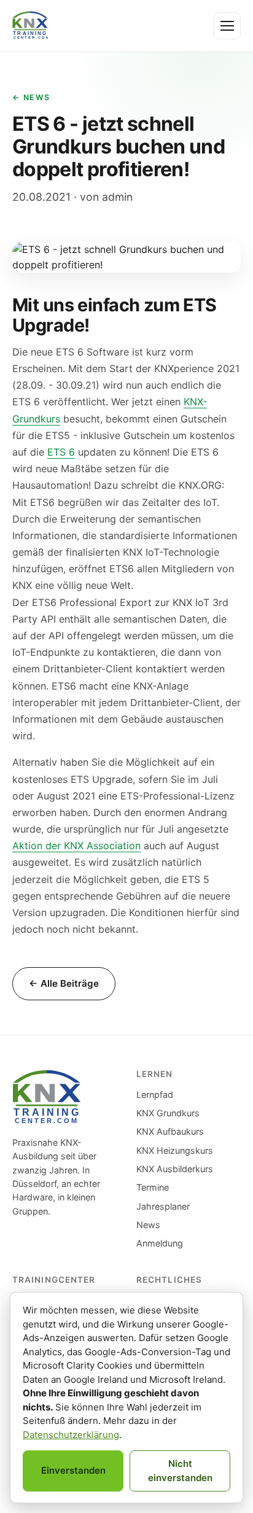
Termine (152, 1187)
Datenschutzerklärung (71, 1435)
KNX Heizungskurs (174, 1150)
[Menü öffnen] (227, 25)
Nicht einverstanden (180, 1471)
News (148, 1224)
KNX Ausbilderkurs (174, 1169)
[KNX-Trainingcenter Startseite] (30, 26)
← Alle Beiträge (64, 983)
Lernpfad (154, 1094)
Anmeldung (159, 1243)
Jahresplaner (163, 1206)
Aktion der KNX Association (76, 845)
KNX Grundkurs (168, 1113)
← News (31, 97)
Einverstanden (73, 1470)
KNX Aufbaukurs (170, 1131)
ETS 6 (61, 452)
